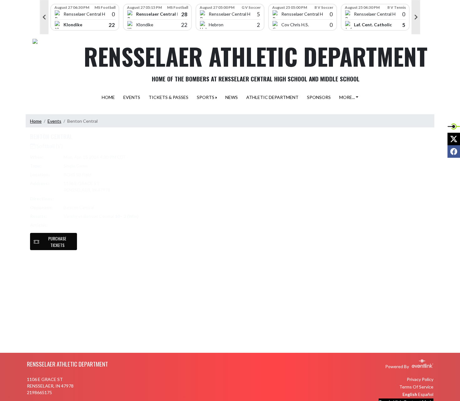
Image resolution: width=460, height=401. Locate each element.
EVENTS (131, 97)
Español (425, 394)
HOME (108, 97)
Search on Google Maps (87, 198)
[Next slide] (415, 17)
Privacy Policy (420, 379)
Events (54, 121)
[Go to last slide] (44, 17)
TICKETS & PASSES (168, 97)
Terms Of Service (416, 386)
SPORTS (205, 97)
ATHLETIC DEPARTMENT (272, 97)
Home (36, 121)
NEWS (231, 97)
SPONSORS (319, 97)
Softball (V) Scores (85, 225)
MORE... (347, 97)
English (409, 394)
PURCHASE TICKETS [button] (57, 241)
